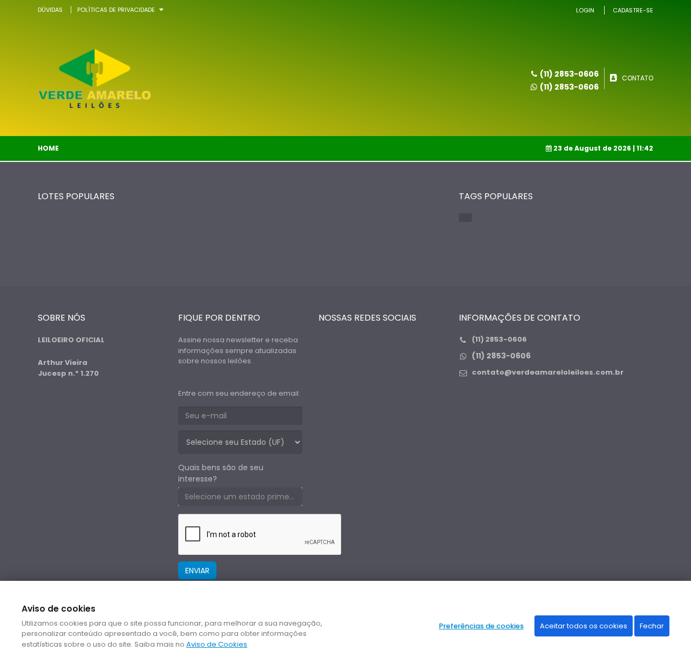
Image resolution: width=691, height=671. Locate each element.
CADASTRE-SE (633, 10)
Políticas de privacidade (116, 9)
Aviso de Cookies (216, 644)
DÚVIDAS (50, 9)
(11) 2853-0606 (569, 87)
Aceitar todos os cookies (583, 626)
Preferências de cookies (481, 626)
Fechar (652, 626)
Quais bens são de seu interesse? (220, 473)
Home (48, 148)
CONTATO (637, 78)
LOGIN (585, 10)
